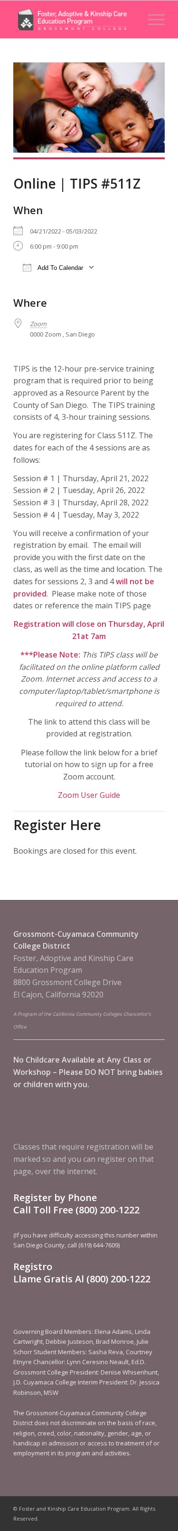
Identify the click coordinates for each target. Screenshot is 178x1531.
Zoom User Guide (89, 795)
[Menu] (152, 19)
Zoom (38, 324)
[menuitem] (152, 19)
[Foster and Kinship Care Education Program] (73, 19)
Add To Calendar (59, 267)
